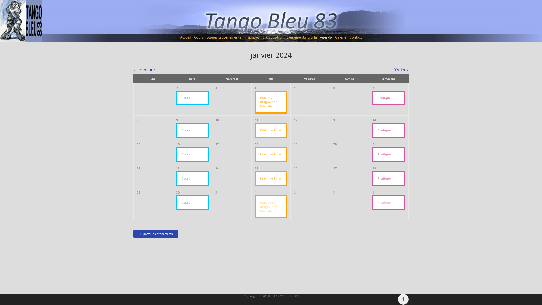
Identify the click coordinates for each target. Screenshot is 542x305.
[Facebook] (403, 299)
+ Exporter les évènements (155, 234)
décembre (144, 69)
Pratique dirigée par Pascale (268, 102)
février (401, 69)
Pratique (384, 98)
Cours (185, 98)
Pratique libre (270, 130)
